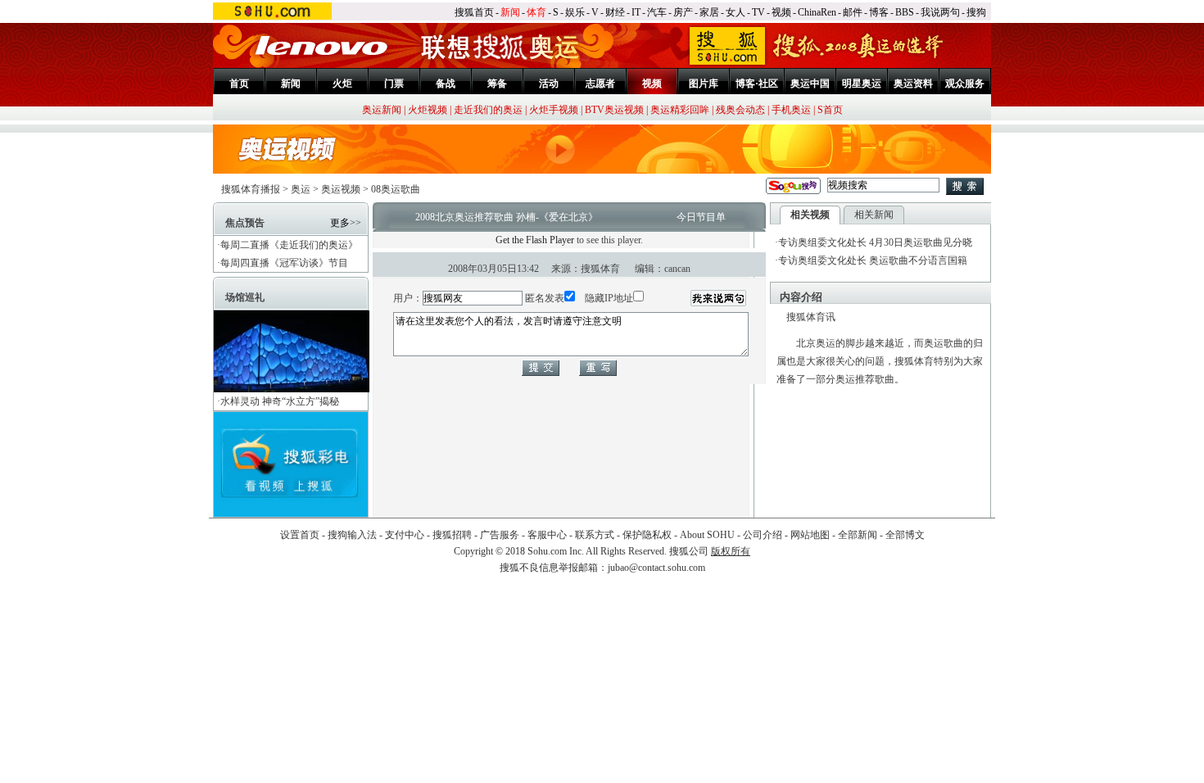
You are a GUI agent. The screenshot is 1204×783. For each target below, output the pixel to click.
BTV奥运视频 (614, 109)
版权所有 (730, 551)
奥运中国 (810, 83)
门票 (394, 83)
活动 (549, 83)
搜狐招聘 (452, 535)
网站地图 (810, 535)
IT (635, 12)
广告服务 (499, 535)
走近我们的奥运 (488, 109)
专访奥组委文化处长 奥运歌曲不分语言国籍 (872, 260)
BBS (904, 12)
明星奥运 (861, 83)
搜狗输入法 (352, 535)
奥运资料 (913, 83)
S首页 (830, 109)
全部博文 (905, 535)
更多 (340, 223)
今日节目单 (701, 217)
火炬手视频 (553, 109)
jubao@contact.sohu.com (656, 567)
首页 (239, 83)
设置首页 (299, 535)
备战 (445, 83)
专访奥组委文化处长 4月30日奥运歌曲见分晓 (875, 242)
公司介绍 (762, 535)
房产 (683, 12)
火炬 (342, 83)
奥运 (300, 189)
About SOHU (707, 535)
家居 (709, 12)
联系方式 (594, 535)
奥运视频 (340, 189)
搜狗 (976, 12)
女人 (735, 12)
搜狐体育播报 (250, 189)
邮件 (852, 12)
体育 (536, 12)
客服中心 (547, 535)
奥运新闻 (381, 109)
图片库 (703, 83)
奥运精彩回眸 (679, 109)
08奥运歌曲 (395, 189)
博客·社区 (757, 83)
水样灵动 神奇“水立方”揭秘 (279, 401)
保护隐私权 (647, 535)
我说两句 (940, 12)
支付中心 (404, 535)
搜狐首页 (474, 12)
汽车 (657, 12)
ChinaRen (817, 12)
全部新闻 (857, 535)
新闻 (510, 12)
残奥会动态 (740, 109)
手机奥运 (791, 109)
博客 (879, 12)
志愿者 (600, 83)
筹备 (497, 83)
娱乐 (575, 12)
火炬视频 (427, 109)
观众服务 (964, 83)
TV (758, 12)
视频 (781, 12)
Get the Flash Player (535, 240)
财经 (615, 12)
